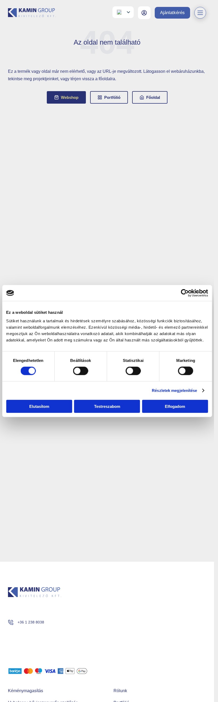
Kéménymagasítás (25, 690)
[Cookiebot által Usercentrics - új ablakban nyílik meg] (184, 293)
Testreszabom (107, 406)
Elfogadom (175, 406)
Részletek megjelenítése (174, 390)
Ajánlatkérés (172, 12)
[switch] (80, 371)
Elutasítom (39, 406)
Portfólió (112, 97)
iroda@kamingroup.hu (36, 639)
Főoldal (153, 97)
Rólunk (120, 690)
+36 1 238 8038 (31, 622)
